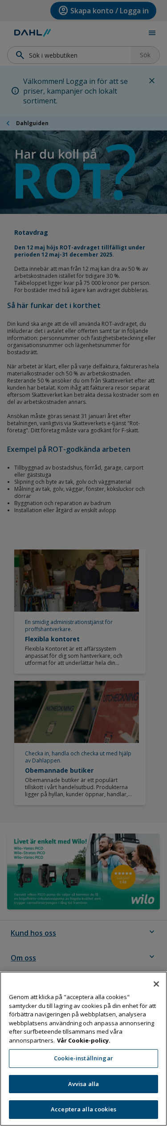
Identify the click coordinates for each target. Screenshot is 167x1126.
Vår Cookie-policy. (83, 1040)
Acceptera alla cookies (83, 1109)
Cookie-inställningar (83, 1058)
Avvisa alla (83, 1084)
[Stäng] (156, 984)
